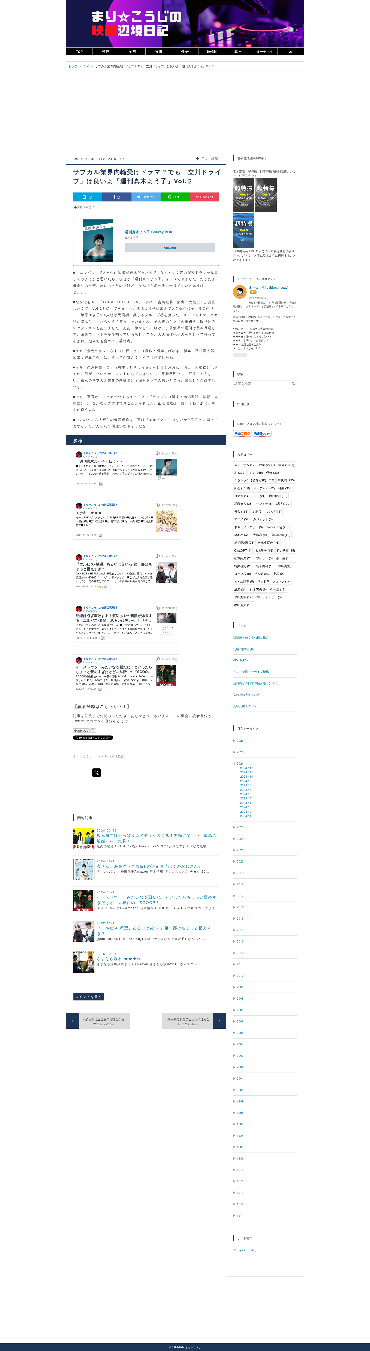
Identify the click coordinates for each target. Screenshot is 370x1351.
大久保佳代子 (183, 308)
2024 (240, 763)
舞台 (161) (241, 511)
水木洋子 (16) (264, 550)
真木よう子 (132, 237)
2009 (240, 987)
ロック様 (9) (242, 573)
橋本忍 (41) (242, 535)
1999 (240, 1101)
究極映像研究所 (243, 649)
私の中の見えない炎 (246, 694)
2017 (240, 896)
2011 (240, 964)
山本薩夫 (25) (243, 558)
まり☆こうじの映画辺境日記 (185, 5)
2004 (240, 1044)
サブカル (100, 380)
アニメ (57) (242, 519)
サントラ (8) (264, 503)
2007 (240, 1010)
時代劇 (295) (286, 480)
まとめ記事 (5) (244, 581)
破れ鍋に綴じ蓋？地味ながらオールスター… (103, 1021)
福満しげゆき (168, 350)
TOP (79, 51)
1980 (240, 1158)
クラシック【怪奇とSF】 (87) (254, 480)
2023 (240, 827)
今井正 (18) (278, 589)
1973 (240, 1192)
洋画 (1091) (286, 465)
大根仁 (108, 272)
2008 (240, 998)
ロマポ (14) (242, 496)
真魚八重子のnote (245, 706)
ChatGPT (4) (242, 550)
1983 (240, 1147)
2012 (240, 953)
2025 (240, 752)
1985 (240, 1124)
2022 (240, 838)
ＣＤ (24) (259, 496)
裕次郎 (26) (262, 573)
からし (154, 367)
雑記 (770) (283, 503)
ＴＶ (204, 158)
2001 (240, 1078)
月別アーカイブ (247, 728)
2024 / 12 (246, 768)
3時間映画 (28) (244, 542)
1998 (240, 1112)
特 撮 (158, 51)
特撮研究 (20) (243, 566)
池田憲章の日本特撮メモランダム (255, 683)
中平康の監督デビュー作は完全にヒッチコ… (188, 1021)
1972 (240, 1204)
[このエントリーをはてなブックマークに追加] (87, 196)
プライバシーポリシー (248, 1250)
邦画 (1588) (242, 488)
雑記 (214, 158)
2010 (240, 975)
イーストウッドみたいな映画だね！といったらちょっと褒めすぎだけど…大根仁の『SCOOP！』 (157, 899)
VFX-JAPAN (241, 660)
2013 (240, 941)
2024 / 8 (245, 785)
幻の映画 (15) (286, 550)
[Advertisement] (185, 107)
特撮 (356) (285, 488)
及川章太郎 (204, 350)
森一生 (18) (284, 558)
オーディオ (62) (264, 488)
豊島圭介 (92, 357)
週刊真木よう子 (148, 278)
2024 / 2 (245, 811)
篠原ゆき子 (90, 314)
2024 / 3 (245, 807)
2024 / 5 (245, 798)
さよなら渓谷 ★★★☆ (119, 958)
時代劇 (211, 51)
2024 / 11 (246, 772)
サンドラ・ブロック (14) (274, 581)
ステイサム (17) (245, 465)
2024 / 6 (245, 794)
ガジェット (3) (263, 519)
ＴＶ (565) (256, 472)
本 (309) (239, 472)
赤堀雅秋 (191, 396)
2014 (240, 930)
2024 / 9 (245, 781)
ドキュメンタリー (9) (248, 527)
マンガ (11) (273, 511)
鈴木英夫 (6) (258, 589)
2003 (240, 1055)
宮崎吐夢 (165, 301)
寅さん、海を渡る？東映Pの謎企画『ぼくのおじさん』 (150, 866)
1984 (240, 1135)
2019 (240, 873)
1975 (240, 1181)
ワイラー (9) (264, 558)
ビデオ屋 (96, 285)
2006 (240, 1021)
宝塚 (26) (279, 573)
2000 (240, 1090)
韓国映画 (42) (281, 535)
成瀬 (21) (240, 589)
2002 (240, 1067)
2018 (240, 884)
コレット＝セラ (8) (269, 597)
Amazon (170, 247)
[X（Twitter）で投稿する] (96, 772)
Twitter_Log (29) (277, 527)
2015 (240, 918)
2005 (240, 1032)
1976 (240, 1170)
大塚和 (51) (261, 535)
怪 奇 (185, 51)
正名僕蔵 (165, 403)
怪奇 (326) (273, 472)
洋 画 (132, 51)
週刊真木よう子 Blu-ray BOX (148, 232)
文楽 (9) (257, 511)
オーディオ (265, 51)
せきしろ (137, 367)
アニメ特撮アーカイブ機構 (251, 671)
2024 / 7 (245, 789)
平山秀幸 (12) (243, 597)
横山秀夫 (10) (243, 605)
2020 (240, 861)
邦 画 (105, 51)
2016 (240, 907)
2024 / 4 (245, 803)
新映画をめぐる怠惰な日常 (251, 637)
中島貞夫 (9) (286, 566)
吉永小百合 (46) (268, 542)
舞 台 (238, 51)
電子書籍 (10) (265, 566)
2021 (240, 850)
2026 (240, 740)
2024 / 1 (245, 816)
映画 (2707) (267, 465)
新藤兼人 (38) (243, 503)
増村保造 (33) (278, 496)
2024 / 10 (246, 776)
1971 (240, 1215)
